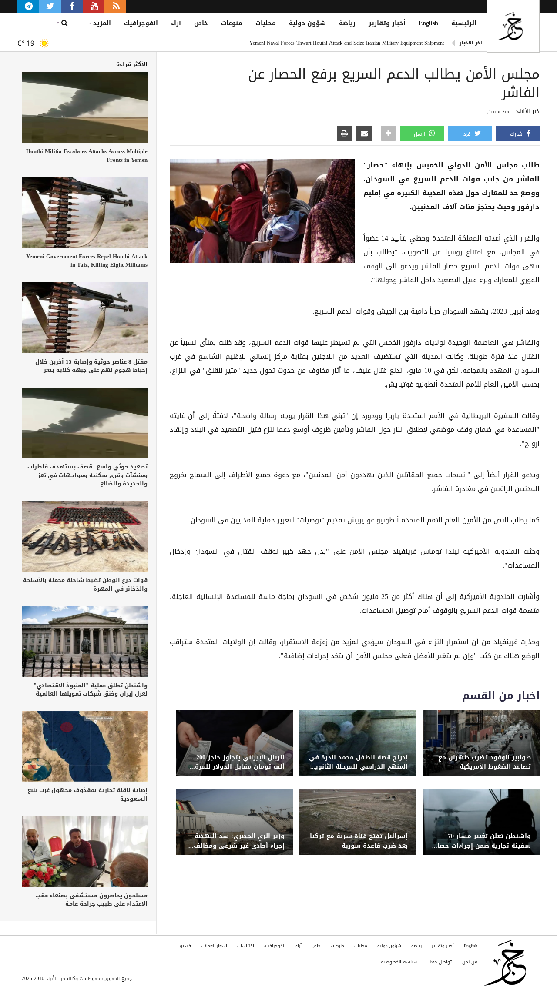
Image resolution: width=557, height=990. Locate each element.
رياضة (347, 23)
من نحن (469, 962)
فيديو (185, 946)
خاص (201, 23)
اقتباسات (245, 946)
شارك (517, 134)
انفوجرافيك (141, 23)
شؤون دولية (307, 23)
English (428, 23)
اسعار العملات (214, 946)
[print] (344, 134)
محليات (265, 23)
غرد (467, 134)
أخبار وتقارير (387, 23)
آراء (176, 23)
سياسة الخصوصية (399, 962)
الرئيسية (463, 23)
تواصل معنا (440, 962)
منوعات (231, 23)
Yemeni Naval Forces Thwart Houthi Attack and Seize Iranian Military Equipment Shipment (346, 43)
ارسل (420, 134)
